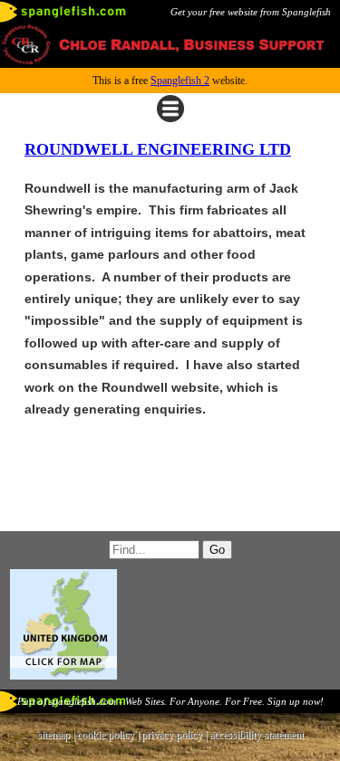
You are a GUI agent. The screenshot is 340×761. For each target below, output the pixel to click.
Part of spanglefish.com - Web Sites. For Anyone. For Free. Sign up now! (170, 701)
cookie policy (105, 734)
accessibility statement (256, 734)
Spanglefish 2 (180, 80)
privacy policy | (175, 734)
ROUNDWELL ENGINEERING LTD (157, 149)
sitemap (53, 734)
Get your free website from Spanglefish (250, 11)
